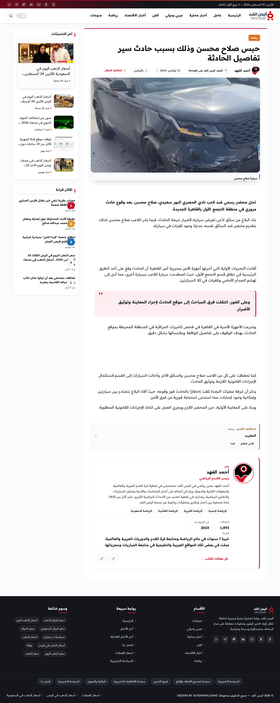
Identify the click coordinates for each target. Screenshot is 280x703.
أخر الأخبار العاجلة (121, 637)
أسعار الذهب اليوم (26, 620)
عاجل (217, 15)
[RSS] (9, 4)
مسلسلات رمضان (54, 637)
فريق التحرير (160, 681)
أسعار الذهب (29, 637)
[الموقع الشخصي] (102, 559)
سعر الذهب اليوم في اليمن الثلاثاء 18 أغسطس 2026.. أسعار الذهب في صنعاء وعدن (49, 259)
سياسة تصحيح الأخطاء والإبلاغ (193, 681)
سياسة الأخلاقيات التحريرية (129, 681)
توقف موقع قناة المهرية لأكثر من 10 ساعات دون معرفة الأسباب (35, 143)
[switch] (21, 15)
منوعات (96, 15)
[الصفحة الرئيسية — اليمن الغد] (261, 15)
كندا (232, 443)
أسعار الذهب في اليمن (52, 645)
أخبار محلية (198, 15)
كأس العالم (247, 443)
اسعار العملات (124, 653)
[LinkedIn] (31, 4)
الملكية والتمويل (97, 681)
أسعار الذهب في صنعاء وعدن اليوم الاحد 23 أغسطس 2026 (35, 165)
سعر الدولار (27, 628)
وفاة (29, 645)
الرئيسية (234, 15)
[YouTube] (38, 4)
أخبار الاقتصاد (135, 15)
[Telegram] (16, 4)
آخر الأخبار (126, 629)
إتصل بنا (127, 645)
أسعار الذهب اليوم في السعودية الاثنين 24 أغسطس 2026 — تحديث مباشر (47, 73)
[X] (46, 4)
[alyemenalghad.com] (113, 559)
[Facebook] (53, 4)
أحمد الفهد (242, 70)
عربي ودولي (174, 15)
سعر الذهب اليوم (55, 653)
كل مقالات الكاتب (214, 559)
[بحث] (11, 16)
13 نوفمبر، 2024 (170, 70)
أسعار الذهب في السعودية (23, 695)
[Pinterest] (24, 4)
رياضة (113, 15)
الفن (155, 15)
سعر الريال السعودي (53, 628)
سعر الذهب (32, 653)
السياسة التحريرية (121, 661)
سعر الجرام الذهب (54, 620)
